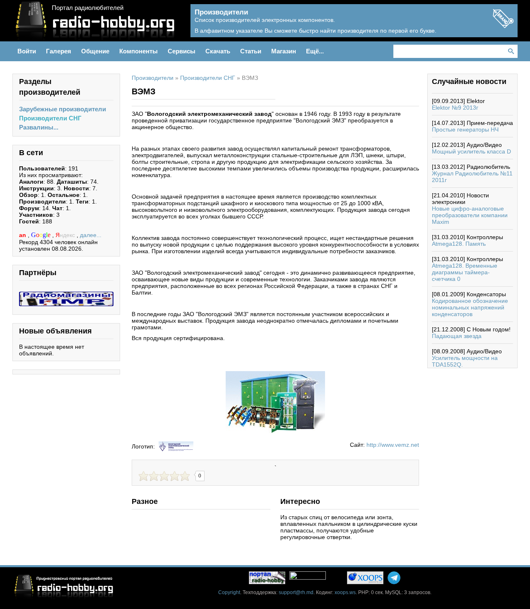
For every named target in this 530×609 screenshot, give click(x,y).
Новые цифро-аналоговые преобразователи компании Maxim (470, 215)
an (23, 235)
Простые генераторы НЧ (465, 129)
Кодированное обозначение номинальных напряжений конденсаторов (470, 307)
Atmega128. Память (459, 243)
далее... (90, 235)
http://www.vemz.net (392, 444)
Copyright (229, 592)
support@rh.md (296, 592)
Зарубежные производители (62, 109)
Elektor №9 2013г (455, 107)
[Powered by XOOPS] (365, 577)
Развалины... (38, 127)
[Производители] (503, 25)
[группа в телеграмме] (394, 577)
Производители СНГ (50, 118)
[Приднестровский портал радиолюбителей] (267, 577)
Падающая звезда (457, 336)
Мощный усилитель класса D (471, 151)
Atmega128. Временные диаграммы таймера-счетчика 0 (464, 272)
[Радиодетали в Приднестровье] (66, 295)
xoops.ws (345, 592)
